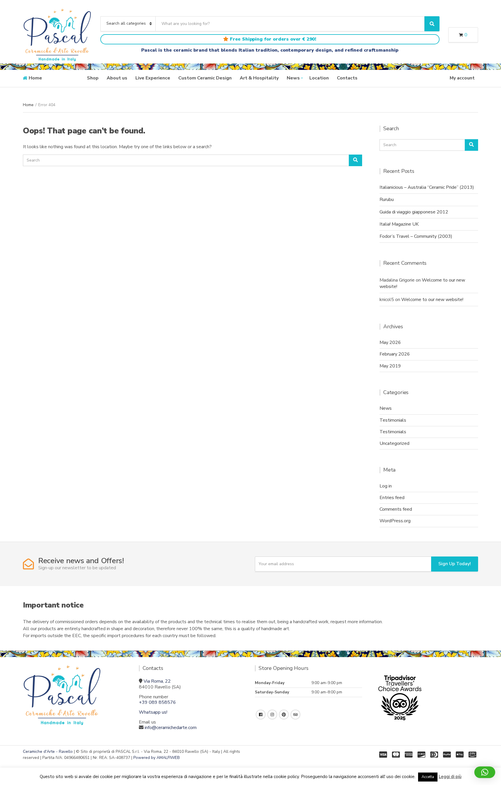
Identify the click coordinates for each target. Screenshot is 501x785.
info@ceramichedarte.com (171, 727)
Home (35, 78)
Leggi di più (450, 776)
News (293, 78)
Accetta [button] (428, 776)
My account (462, 78)
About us (117, 78)
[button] (484, 772)
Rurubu (387, 199)
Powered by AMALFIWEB (156, 757)
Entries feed (392, 497)
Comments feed (396, 509)
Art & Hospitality (259, 78)
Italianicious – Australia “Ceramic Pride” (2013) (427, 187)
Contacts (347, 78)
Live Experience (152, 78)
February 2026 (395, 354)
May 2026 (390, 342)
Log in (386, 486)
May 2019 (390, 366)
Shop (93, 78)
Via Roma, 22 (157, 681)
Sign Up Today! (454, 564)
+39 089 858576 (157, 702)
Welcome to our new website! (432, 299)
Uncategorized (394, 443)
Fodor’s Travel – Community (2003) (416, 236)
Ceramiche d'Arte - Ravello (48, 751)
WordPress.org (395, 521)
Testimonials (393, 420)
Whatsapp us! (153, 712)
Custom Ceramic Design (205, 78)
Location (319, 78)
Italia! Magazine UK (399, 224)
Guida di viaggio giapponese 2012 (414, 212)
